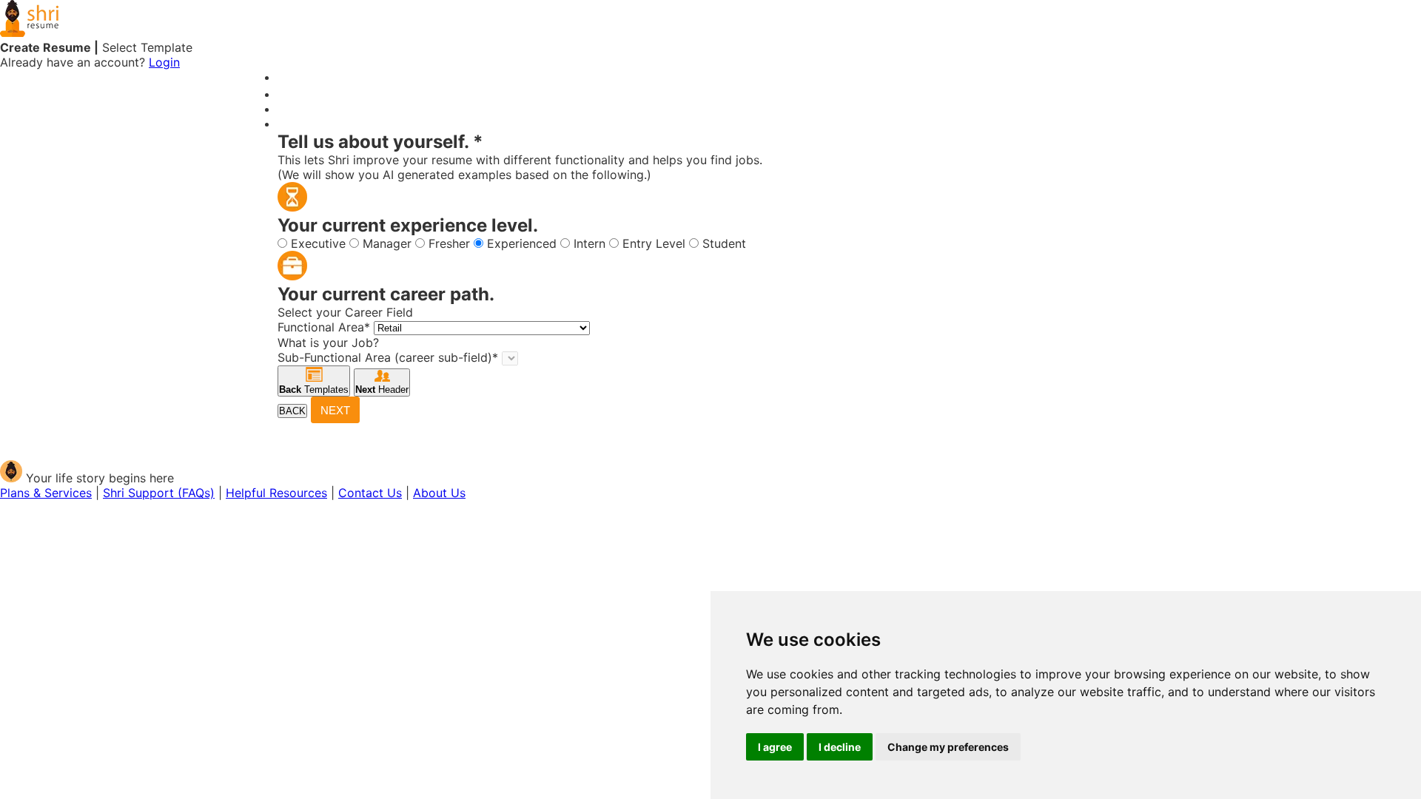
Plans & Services (46, 492)
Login (164, 62)
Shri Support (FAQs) (159, 492)
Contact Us (370, 492)
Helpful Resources (276, 492)
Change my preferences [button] (948, 747)
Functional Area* (324, 327)
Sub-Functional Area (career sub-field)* (388, 357)
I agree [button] (775, 747)
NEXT (335, 410)
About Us (439, 492)
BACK (292, 411)
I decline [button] (840, 747)
